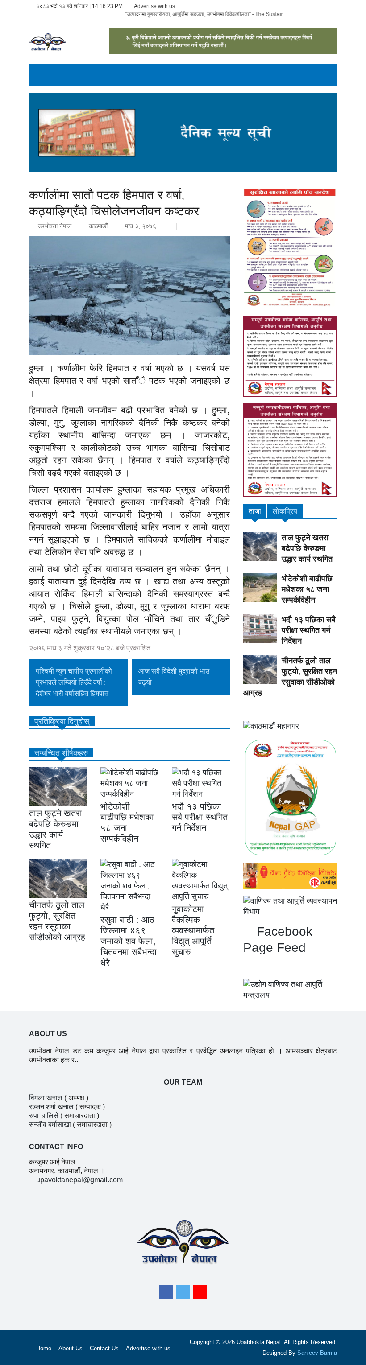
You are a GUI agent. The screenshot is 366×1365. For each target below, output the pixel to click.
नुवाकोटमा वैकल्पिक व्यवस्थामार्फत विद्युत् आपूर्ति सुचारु (193, 930)
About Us (70, 1348)
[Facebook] (166, 1292)
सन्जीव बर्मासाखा (50, 1124)
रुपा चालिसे (43, 1115)
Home (43, 1348)
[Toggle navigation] (37, 75)
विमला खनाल (45, 1098)
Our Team (183, 1082)
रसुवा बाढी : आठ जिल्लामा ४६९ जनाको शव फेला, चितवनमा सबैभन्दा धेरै (128, 941)
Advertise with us (154, 6)
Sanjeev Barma (317, 1352)
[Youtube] (200, 1292)
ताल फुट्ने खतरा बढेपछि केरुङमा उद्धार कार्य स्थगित (307, 548)
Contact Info (56, 1147)
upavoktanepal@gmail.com (79, 1180)
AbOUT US (48, 1033)
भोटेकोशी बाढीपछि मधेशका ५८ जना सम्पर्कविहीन (307, 589)
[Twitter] (183, 1292)
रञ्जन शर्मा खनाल (51, 1106)
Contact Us (104, 1348)
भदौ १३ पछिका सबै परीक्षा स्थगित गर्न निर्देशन (200, 817)
